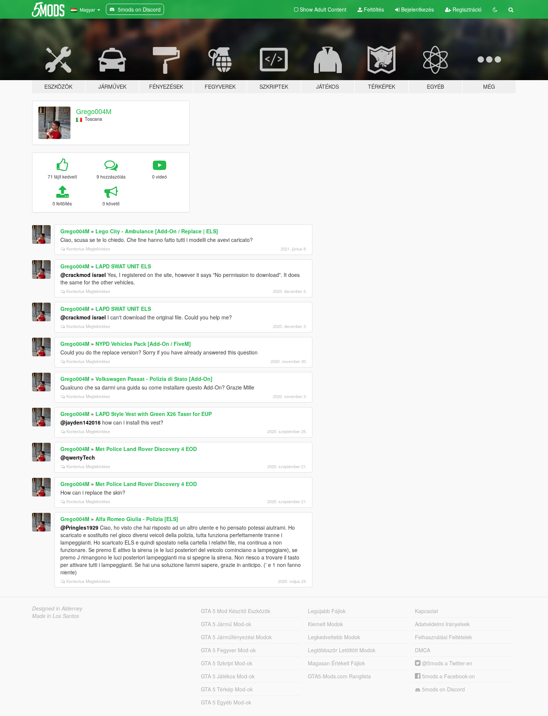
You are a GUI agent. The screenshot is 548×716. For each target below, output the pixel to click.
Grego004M (93, 111)
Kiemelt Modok (325, 624)
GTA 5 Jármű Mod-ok (226, 624)
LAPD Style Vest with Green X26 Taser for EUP (153, 413)
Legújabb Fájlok (327, 611)
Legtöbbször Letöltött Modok (341, 650)
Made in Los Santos (55, 615)
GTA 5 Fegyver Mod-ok (228, 650)
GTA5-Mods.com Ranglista (339, 676)
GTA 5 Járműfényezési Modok (236, 637)
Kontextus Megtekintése (88, 249)
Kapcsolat (426, 611)
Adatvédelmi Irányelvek (442, 624)
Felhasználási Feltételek (443, 637)
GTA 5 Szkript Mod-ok (226, 663)
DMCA (422, 650)
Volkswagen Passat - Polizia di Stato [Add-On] (153, 378)
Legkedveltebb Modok (334, 637)
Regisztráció (466, 9)
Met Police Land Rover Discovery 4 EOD (146, 448)
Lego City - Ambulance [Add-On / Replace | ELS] (156, 231)
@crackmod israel (83, 274)
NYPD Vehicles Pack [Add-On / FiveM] (143, 343)
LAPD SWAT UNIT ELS (123, 266)
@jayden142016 (80, 422)
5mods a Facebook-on (448, 676)
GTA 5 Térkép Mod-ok (227, 689)
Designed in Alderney (57, 608)
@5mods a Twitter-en (446, 663)
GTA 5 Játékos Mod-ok (228, 676)
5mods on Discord (443, 689)
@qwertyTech (77, 457)
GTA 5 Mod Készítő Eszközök (235, 611)
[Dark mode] (495, 9)
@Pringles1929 (79, 527)
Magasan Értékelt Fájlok (336, 663)
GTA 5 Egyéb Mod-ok (226, 702)
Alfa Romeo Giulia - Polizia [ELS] (136, 519)
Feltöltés (373, 9)
